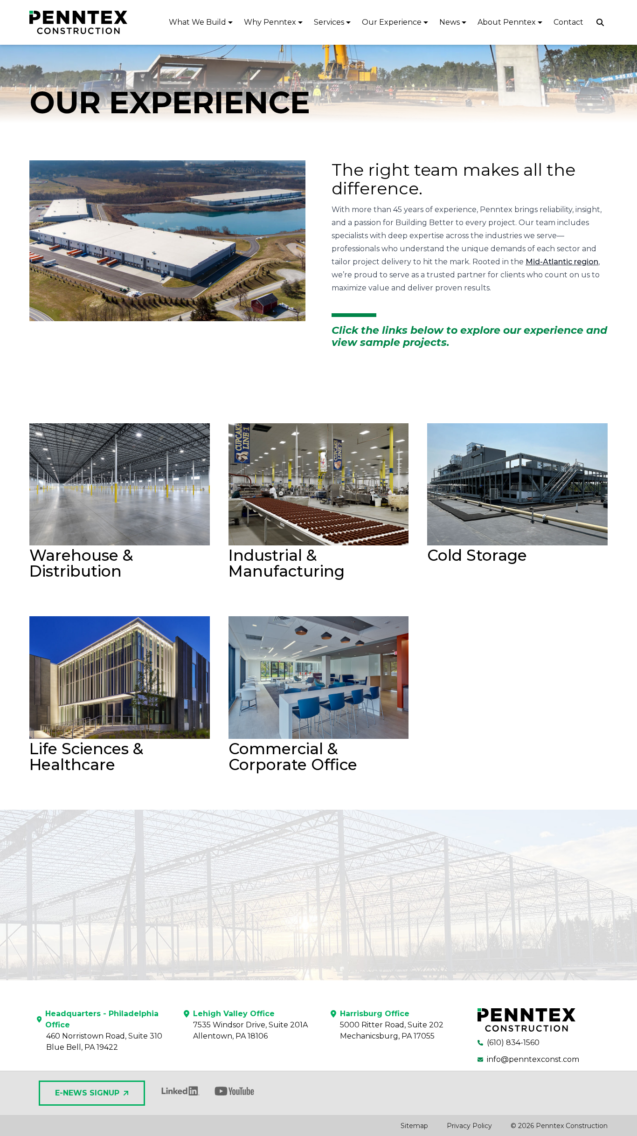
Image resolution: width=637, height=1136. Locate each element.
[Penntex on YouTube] (234, 1091)
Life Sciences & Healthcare (86, 756)
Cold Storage (477, 555)
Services (329, 22)
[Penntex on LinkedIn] (180, 1091)
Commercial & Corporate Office (292, 756)
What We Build (197, 22)
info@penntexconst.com (533, 1059)
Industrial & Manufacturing (286, 563)
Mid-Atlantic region (562, 261)
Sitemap (414, 1126)
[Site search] (600, 22)
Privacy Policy (469, 1126)
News (449, 22)
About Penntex (507, 22)
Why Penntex (270, 22)
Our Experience (392, 22)
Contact (568, 22)
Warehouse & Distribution (81, 563)
